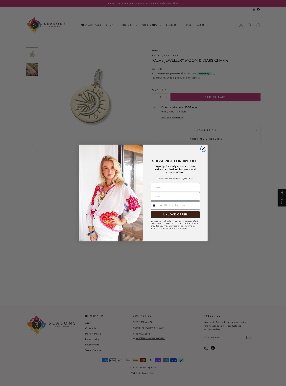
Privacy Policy (172, 228)
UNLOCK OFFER (175, 214)
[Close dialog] (203, 149)
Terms (184, 228)
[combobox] (157, 205)
